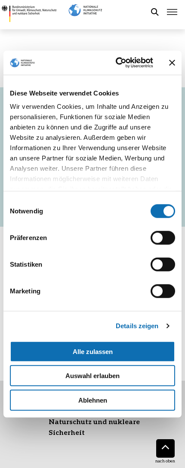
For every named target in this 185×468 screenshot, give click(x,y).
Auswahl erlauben (92, 375)
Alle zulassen (93, 351)
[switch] (163, 237)
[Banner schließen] (172, 63)
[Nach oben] (165, 448)
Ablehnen (92, 399)
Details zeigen (137, 325)
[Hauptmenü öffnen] (172, 12)
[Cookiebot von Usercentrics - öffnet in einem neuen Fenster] (116, 62)
